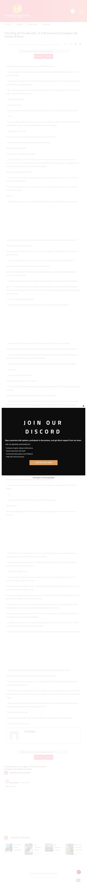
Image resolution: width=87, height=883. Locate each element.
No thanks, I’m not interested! (43, 478)
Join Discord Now (43, 463)
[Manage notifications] (79, 872)
